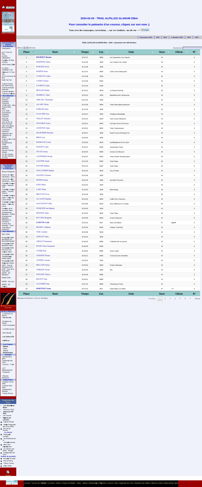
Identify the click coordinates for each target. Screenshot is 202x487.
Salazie (5, 350)
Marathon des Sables (142, 483)
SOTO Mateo (41, 185)
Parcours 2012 (8, 409)
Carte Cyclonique (8, 325)
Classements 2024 (146, 37)
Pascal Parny (8, 461)
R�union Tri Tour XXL (8, 73)
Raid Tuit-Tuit (7, 80)
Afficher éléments (25, 48)
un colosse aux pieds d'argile (8, 449)
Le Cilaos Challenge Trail (7, 69)
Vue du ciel (35, 483)
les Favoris (7, 415)
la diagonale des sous (9, 453)
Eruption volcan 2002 (8, 382)
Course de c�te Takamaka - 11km (8, 176)
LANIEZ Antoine (42, 81)
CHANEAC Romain (43, 175)
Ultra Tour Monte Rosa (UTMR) (8, 126)
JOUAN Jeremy (42, 152)
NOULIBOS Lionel (43, 123)
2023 (158, 37)
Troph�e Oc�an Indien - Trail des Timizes (8, 191)
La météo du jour (8, 329)
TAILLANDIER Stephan (45, 171)
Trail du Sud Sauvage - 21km (8, 224)
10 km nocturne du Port (8, 77)
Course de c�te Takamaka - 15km (8, 180)
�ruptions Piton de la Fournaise (8, 306)
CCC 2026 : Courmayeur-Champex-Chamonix (6, 113)
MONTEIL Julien (42, 213)
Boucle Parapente (8, 171)
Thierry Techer (8, 463)
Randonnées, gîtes (7, 357)
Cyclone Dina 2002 (7, 386)
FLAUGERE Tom (42, 114)
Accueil (27, 483)
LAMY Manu (41, 189)
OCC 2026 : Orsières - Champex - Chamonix (6, 100)
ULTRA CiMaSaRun (6, 57)
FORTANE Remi (42, 109)
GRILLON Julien (42, 237)
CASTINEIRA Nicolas (44, 156)
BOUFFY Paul (41, 279)
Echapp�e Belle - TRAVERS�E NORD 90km (8, 256)
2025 (189, 37)
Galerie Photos (8, 422)
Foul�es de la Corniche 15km (7, 209)
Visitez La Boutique (8, 33)
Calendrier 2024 (177, 37)
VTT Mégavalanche (7, 369)
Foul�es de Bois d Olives (8, 61)
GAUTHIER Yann (43, 284)
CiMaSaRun (6, 48)
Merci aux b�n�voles (7, 445)
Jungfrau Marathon (5, 147)
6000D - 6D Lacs (8, 281)
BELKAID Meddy (43, 90)
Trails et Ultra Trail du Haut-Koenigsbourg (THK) (8, 141)
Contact (8, 475)
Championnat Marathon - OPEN (8, 213)
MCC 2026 (6, 234)
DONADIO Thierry (43, 274)
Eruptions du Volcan (7, 322)
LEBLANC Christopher (44, 100)
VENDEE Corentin (43, 260)
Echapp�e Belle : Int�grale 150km (8, 262)
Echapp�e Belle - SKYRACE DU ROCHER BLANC (8, 239)
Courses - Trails (8, 364)
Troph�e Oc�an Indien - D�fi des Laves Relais (8, 197)
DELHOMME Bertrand (44, 133)
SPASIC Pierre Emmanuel (45, 246)
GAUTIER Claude (42, 161)
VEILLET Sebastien (43, 119)
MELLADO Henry (43, 265)
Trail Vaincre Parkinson (6, 228)
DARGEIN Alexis (42, 67)
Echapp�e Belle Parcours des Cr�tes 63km (8, 250)
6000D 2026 (6, 278)
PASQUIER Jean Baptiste (45, 208)
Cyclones (51, 483)
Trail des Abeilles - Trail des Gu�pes (8, 92)
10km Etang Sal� (8, 64)
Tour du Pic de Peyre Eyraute (7, 123)
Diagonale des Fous (7, 361)
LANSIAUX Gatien (43, 76)
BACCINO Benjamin (43, 218)
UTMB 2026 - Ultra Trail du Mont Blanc (8, 107)
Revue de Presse (6, 429)
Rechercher (177, 48)
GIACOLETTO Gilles (44, 204)
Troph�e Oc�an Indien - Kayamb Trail (8, 185)
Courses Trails (112, 483)
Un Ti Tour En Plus (7, 53)
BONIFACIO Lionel (43, 142)
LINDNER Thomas (43, 255)
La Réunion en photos (7, 314)
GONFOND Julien (43, 128)
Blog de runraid (156, 483)
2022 (165, 37)
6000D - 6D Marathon (6, 274)
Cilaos (5, 348)
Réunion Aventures (5, 377)
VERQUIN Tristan (43, 270)
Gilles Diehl (7, 466)
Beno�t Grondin (9, 458)
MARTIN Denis (42, 71)
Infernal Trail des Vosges (8, 151)
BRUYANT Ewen (42, 194)
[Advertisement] (109, 6)
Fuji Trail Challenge (5, 119)
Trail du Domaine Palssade (8, 88)
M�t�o (44, 483)
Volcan (58, 483)
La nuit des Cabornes (6, 130)
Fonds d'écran (7, 393)
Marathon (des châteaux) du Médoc (7, 135)
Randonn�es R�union (97, 483)
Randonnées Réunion (7, 390)
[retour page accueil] (3, 8)
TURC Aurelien (41, 232)
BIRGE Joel (40, 137)
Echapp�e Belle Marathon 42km (8, 244)
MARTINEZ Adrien (43, 62)
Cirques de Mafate (68, 483)
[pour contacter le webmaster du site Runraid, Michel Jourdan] (10, 8)
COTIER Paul (41, 251)
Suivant (197, 299)
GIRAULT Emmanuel (44, 241)
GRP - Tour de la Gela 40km (8, 270)
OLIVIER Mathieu (43, 166)
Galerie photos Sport (171, 483)
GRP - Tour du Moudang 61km (7, 266)
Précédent (152, 299)
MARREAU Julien (43, 95)
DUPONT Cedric (42, 147)
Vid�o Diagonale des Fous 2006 (9, 425)
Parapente (6, 372)
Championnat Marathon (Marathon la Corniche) (6, 218)
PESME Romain (42, 180)
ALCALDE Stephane (43, 199)
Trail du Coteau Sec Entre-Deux (7, 84)
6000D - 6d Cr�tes (6, 285)
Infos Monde (6, 333)
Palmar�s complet (7, 435)
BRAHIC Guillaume (43, 227)
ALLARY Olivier (42, 104)
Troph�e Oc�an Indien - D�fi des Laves (8, 204)
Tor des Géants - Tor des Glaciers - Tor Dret (8, 156)
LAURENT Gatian (43, 86)
